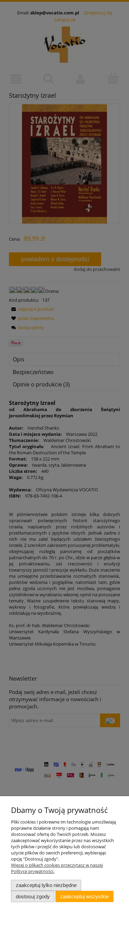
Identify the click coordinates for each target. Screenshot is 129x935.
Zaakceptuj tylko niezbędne (46, 885)
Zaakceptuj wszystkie (84, 896)
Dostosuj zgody (33, 896)
